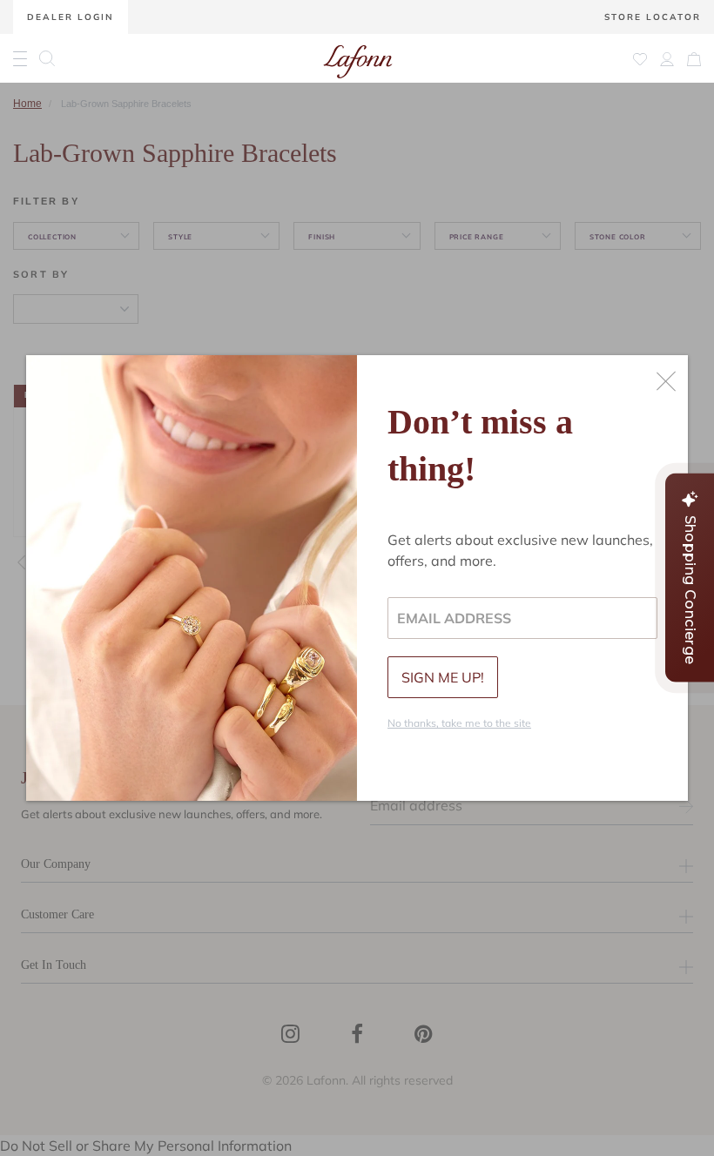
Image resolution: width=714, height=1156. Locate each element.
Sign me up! (442, 677)
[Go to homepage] (358, 58)
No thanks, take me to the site (459, 722)
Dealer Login (70, 17)
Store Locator (652, 17)
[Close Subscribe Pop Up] (666, 381)
